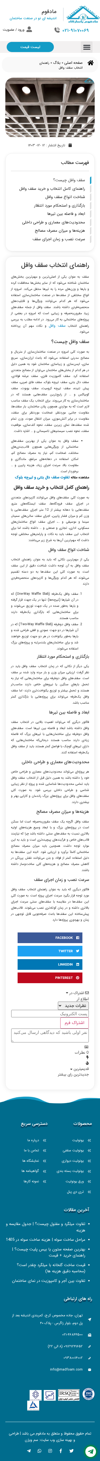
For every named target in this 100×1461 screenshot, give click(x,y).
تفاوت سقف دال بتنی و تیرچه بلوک (42, 477)
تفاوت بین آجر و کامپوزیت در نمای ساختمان (48, 1281)
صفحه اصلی (73, 63)
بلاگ (57, 63)
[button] (87, 47)
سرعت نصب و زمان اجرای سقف (59, 239)
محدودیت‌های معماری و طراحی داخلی (53, 222)
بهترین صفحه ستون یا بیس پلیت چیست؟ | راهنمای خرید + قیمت (48, 1252)
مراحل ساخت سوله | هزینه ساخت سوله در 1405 (45, 1239)
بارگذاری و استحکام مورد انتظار (59, 205)
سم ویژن (31, 1440)
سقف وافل (57, 326)
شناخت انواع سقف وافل (65, 197)
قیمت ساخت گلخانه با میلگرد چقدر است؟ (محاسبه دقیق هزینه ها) (51, 1268)
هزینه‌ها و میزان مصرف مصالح (60, 230)
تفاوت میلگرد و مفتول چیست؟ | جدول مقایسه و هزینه (45, 1227)
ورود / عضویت (14, 30)
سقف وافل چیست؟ (69, 180)
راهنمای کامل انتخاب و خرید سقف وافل (52, 189)
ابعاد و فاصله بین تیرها (66, 214)
